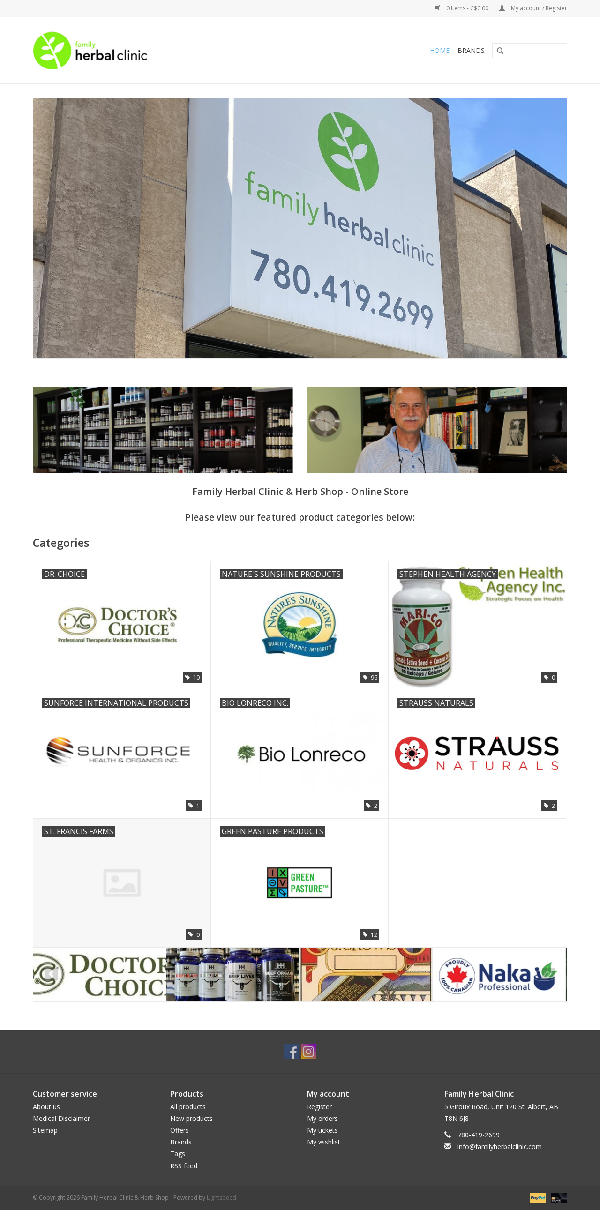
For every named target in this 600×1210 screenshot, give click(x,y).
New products (191, 1118)
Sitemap (45, 1130)
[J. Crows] (232, 974)
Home (440, 50)
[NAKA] (366, 974)
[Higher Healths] (99, 974)
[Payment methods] (537, 1197)
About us (46, 1106)
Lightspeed (221, 1198)
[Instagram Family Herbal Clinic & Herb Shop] (308, 1051)
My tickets (322, 1130)
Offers (179, 1130)
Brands (471, 50)
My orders (322, 1118)
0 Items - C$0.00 (467, 8)
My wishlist (323, 1141)
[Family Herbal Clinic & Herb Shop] (153, 50)
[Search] (497, 51)
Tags (177, 1153)
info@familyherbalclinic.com (500, 1146)
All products (188, 1106)
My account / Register (538, 8)
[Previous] (51, 974)
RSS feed (183, 1165)
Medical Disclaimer (61, 1118)
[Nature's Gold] (499, 974)
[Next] (548, 974)
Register (319, 1106)
